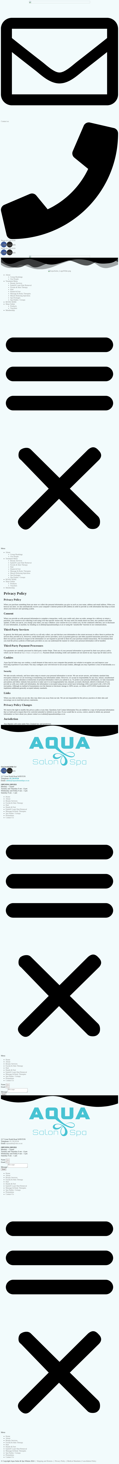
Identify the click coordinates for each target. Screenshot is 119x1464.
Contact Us (10, 818)
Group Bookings (16, 277)
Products (13, 306)
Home (8, 797)
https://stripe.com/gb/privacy (31, 653)
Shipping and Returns (45, 1461)
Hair (11, 289)
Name (3, 1085)
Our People (14, 279)
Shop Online (10, 304)
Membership (10, 310)
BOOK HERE (11, 302)
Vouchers (13, 308)
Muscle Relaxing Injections (20, 296)
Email (3, 1087)
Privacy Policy (60, 1461)
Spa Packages (15, 298)
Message (4, 1092)
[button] (59, 431)
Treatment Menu (12, 281)
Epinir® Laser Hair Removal (20, 285)
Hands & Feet (15, 292)
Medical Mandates (74, 1461)
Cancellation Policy (89, 1461)
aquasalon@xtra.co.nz (14, 1143)
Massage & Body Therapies (20, 294)
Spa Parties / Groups (17, 300)
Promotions (10, 815)
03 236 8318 (14, 778)
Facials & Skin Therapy (19, 287)
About (8, 275)
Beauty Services (16, 283)
